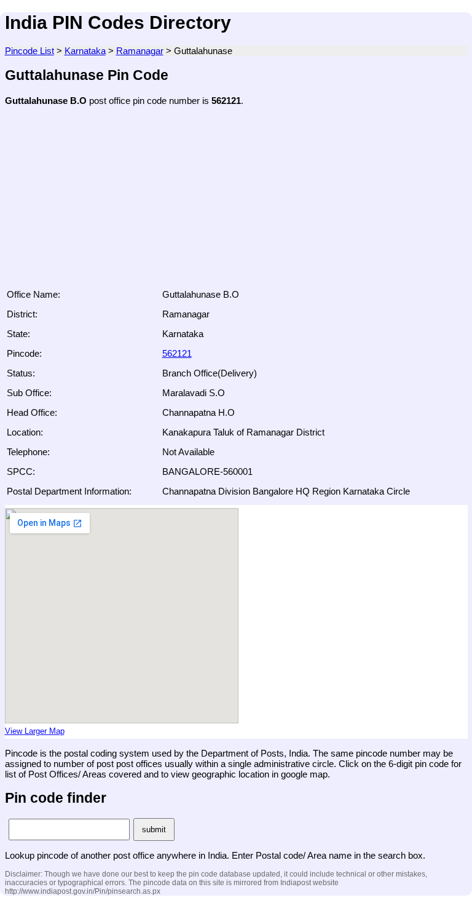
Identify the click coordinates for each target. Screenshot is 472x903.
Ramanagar (139, 51)
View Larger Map (35, 731)
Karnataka (85, 51)
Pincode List (29, 51)
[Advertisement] (236, 201)
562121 (177, 353)
